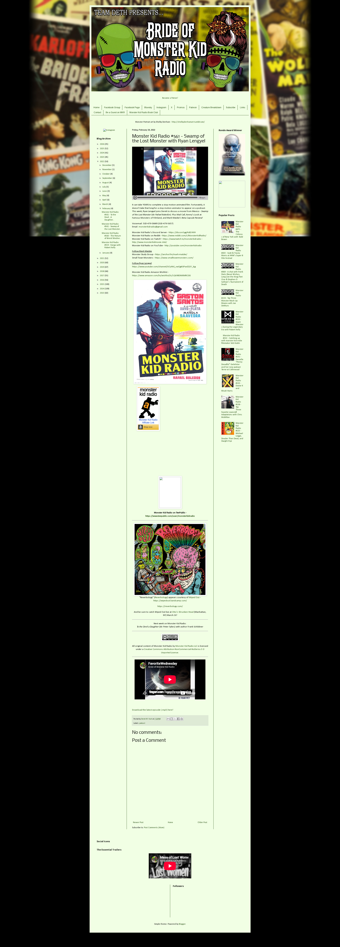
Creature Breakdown (211, 107)
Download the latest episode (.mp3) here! (152, 710)
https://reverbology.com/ (170, 606)
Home (97, 107)
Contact (97, 112)
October (106, 174)
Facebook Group (112, 107)
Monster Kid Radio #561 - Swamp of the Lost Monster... (111, 226)
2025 (102, 149)
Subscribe (230, 107)
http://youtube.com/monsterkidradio (183, 245)
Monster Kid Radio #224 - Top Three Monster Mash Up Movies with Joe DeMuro (232, 298)
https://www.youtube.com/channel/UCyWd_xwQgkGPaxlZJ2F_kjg (164, 267)
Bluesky (148, 107)
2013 (102, 293)
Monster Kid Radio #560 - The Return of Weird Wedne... (111, 235)
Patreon (193, 107)
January (106, 253)
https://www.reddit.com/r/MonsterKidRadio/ (184, 235)
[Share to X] (175, 719)
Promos (181, 107)
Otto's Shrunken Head (183, 612)
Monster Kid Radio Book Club (143, 112)
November (107, 170)
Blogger (182, 924)
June (104, 191)
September (107, 178)
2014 (102, 289)
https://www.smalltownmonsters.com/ (174, 258)
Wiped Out (194, 597)
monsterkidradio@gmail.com (153, 227)
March (105, 204)
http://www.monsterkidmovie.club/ (149, 242)
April (104, 200)
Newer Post (138, 822)
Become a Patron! (170, 98)
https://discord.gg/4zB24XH (182, 232)
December (107, 165)
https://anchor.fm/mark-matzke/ (171, 254)
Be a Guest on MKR (115, 112)
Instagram (161, 107)
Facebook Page (132, 107)
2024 (102, 153)
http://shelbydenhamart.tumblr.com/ (188, 122)
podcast (142, 723)
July (104, 187)
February (106, 209)
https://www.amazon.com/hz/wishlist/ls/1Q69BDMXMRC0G (161, 275)
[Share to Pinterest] (181, 719)
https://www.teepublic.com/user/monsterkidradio (170, 516)
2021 (102, 258)
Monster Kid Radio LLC (186, 646)
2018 (102, 271)
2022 (102, 162)
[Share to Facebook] (178, 719)
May (104, 196)
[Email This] (168, 719)
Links (242, 107)
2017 (102, 276)
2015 (102, 284)
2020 (102, 263)
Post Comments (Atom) (154, 828)
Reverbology (161, 597)
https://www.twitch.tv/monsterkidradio (182, 239)
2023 (102, 157)
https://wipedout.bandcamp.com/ (170, 601)
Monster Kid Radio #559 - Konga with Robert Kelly (111, 245)
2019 (102, 267)
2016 (102, 280)
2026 (102, 144)
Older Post (202, 822)
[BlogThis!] (171, 719)
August (105, 183)
